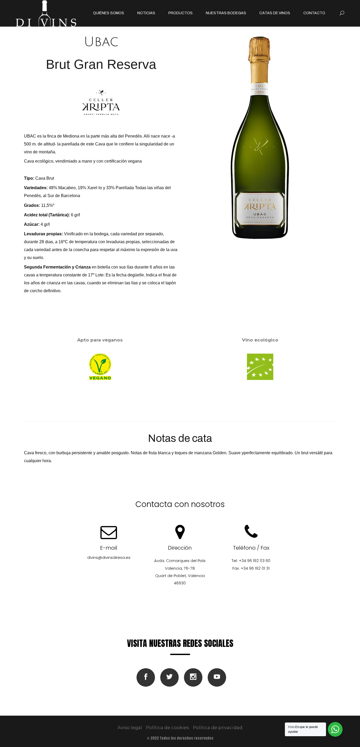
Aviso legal (130, 727)
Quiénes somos (108, 13)
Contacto (314, 13)
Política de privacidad (217, 727)
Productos (180, 13)
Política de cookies (167, 727)
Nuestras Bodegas (226, 13)
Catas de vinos (274, 13)
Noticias (146, 13)
